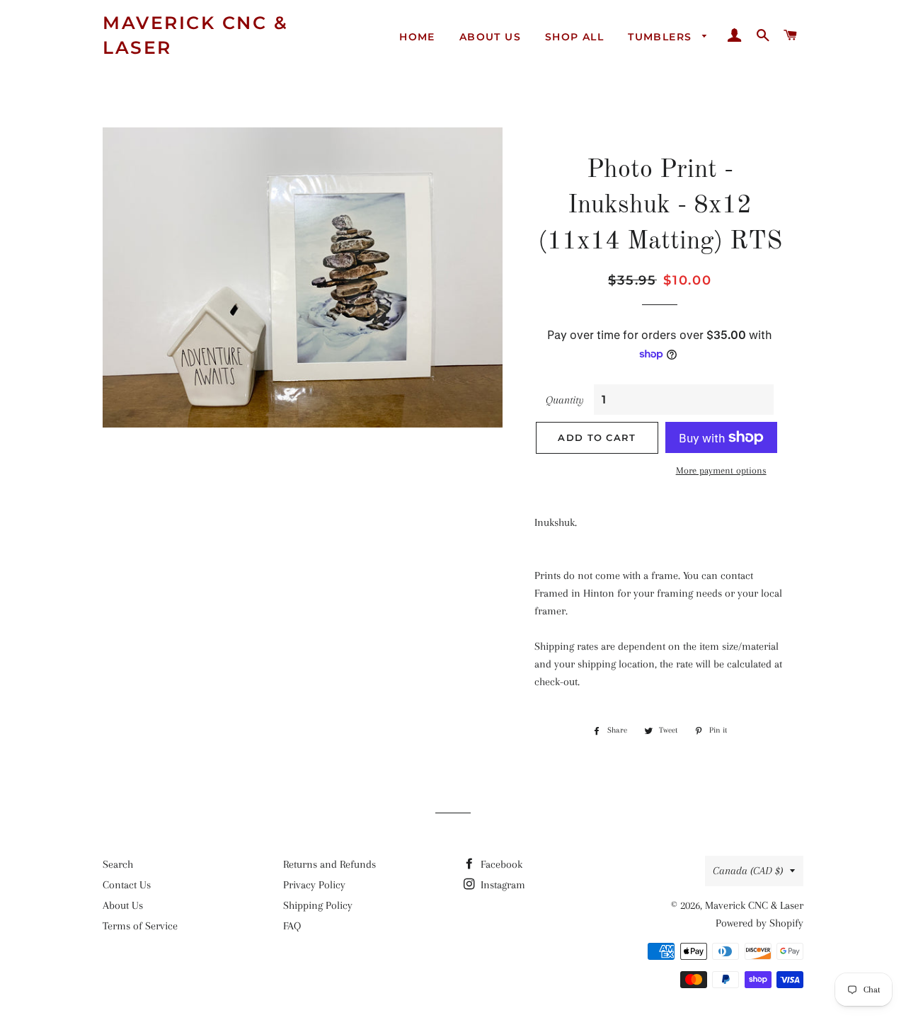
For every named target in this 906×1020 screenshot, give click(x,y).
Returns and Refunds (329, 864)
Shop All (574, 36)
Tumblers (662, 36)
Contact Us (127, 884)
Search (118, 864)
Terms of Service (140, 925)
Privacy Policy (314, 884)
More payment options (721, 470)
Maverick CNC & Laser (195, 35)
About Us (490, 36)
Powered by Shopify (759, 923)
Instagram (501, 884)
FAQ (292, 925)
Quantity (565, 400)
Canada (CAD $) (748, 870)
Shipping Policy (317, 905)
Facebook (500, 864)
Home (417, 36)
